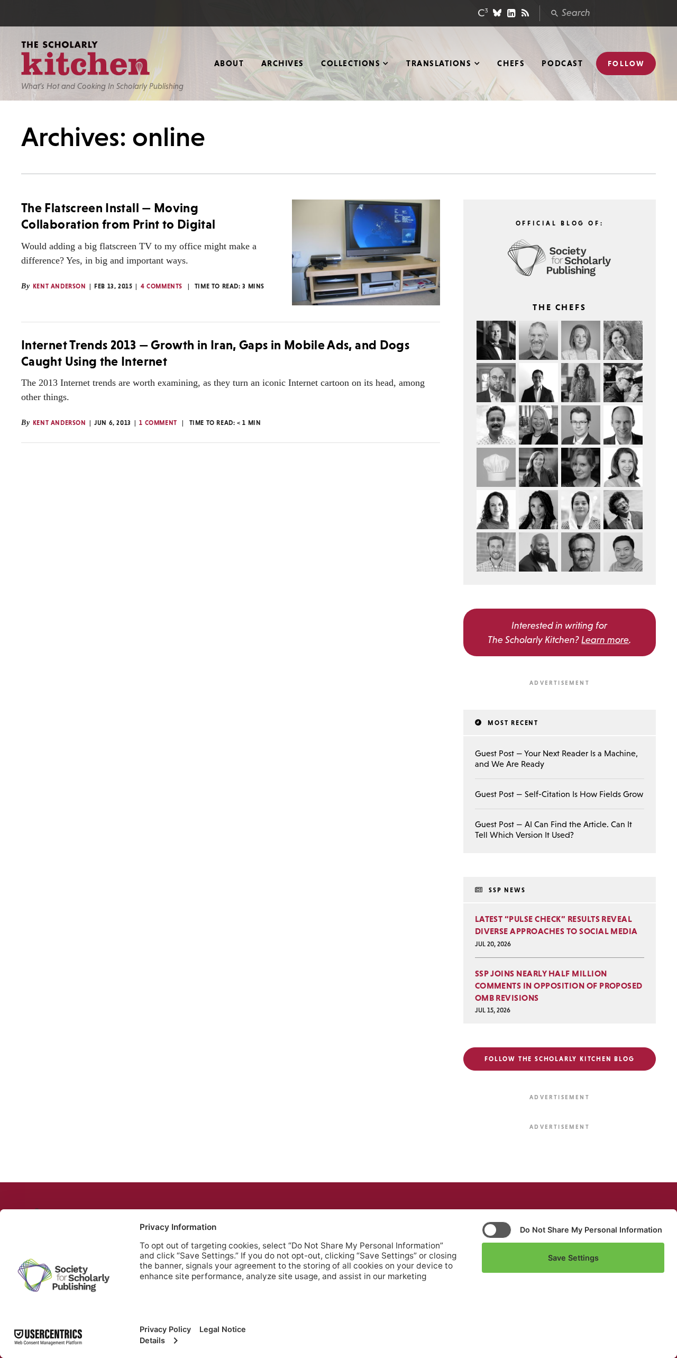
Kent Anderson (59, 286)
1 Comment (158, 423)
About (229, 63)
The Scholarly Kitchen (85, 58)
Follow (626, 63)
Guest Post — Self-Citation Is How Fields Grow (559, 794)
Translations (438, 63)
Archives (282, 63)
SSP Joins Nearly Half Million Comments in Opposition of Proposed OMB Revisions (559, 985)
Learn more (605, 639)
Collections (350, 63)
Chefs (511, 63)
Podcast (562, 63)
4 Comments (161, 286)
